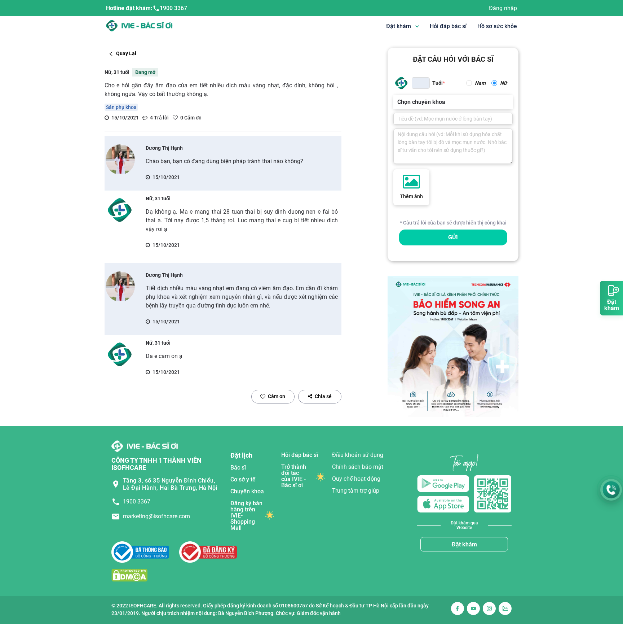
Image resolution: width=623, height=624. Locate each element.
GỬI (453, 237)
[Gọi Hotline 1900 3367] (611, 490)
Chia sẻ (323, 396)
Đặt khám (464, 544)
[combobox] (398, 102)
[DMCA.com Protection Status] (129, 575)
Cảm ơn (276, 396)
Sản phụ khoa (121, 107)
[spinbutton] (420, 83)
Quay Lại (126, 53)
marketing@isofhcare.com (156, 516)
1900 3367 (173, 8)
